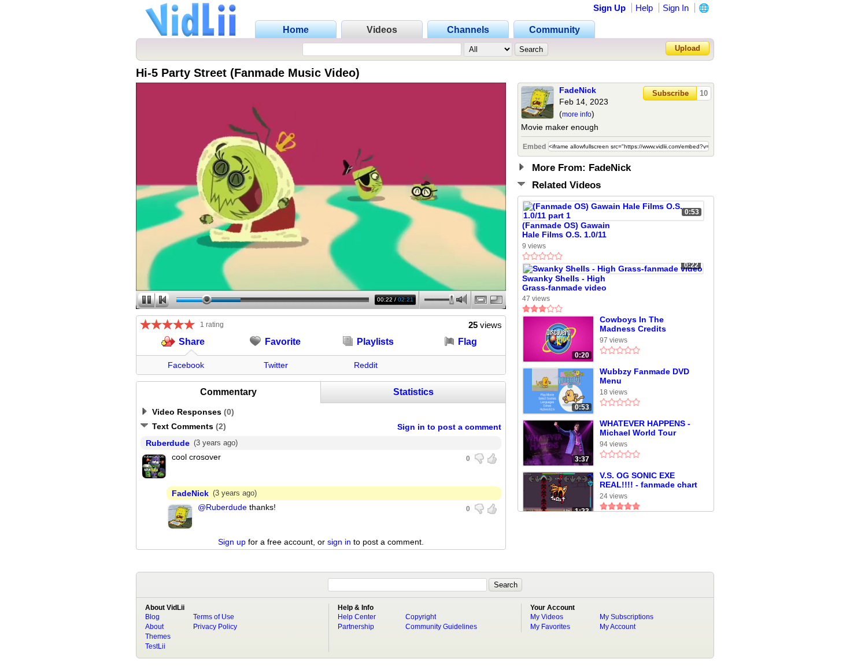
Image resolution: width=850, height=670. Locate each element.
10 (704, 93)
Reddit (366, 365)
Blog (152, 617)
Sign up (232, 541)
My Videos (546, 617)
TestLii (155, 646)
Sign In (676, 8)
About (154, 627)
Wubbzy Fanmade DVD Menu (644, 376)
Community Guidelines (441, 627)
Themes (158, 636)
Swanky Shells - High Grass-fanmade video (564, 283)
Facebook (186, 365)
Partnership (356, 627)
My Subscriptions (626, 617)
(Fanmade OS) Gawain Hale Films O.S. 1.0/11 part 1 (566, 230)
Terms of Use (213, 617)
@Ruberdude (222, 507)
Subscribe (670, 93)
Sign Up (609, 8)
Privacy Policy (215, 627)
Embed (534, 147)
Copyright (420, 617)
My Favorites (550, 627)
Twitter (276, 365)
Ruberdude (168, 443)
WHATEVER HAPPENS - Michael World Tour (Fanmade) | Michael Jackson (645, 428)
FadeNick (577, 90)
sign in (339, 541)
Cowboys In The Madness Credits (633, 324)
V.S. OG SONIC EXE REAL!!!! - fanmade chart (648, 480)
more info (577, 114)
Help (644, 8)
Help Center (357, 617)
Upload (687, 48)
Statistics (413, 392)
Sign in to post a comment (449, 426)
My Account (617, 627)
